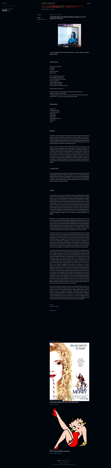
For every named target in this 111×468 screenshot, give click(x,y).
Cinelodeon (48, 3)
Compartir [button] (39, 14)
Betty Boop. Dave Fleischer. (60, 451)
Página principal (45, 9)
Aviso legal (51, 9)
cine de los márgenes (41, 19)
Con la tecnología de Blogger (64, 460)
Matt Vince (67, 462)
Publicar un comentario (57, 453)
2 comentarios (56, 404)
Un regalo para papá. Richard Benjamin (64, 402)
